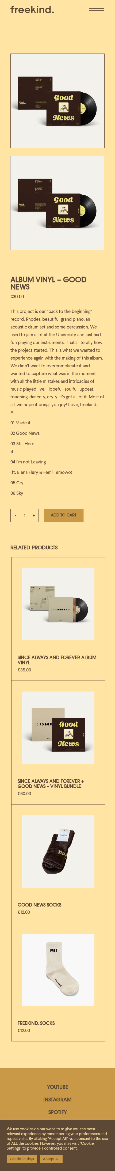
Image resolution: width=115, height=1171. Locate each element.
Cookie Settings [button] (22, 1159)
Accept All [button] (51, 1159)
